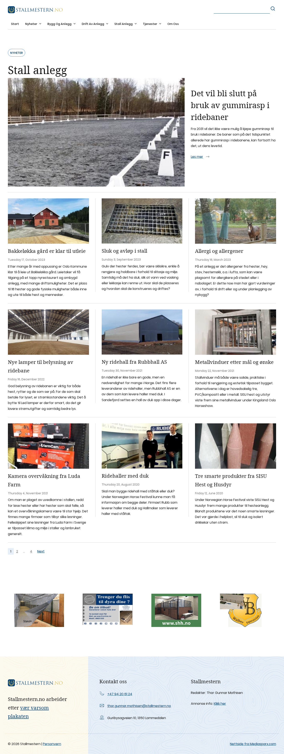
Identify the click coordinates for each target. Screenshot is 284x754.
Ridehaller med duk (125, 475)
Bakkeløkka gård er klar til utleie (47, 250)
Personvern (52, 744)
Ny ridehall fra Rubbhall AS (134, 361)
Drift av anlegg (93, 24)
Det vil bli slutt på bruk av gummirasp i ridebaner (230, 105)
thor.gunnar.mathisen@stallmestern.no (139, 705)
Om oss (173, 24)
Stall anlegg (123, 24)
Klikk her (220, 703)
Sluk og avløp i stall (124, 250)
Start (15, 24)
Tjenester (150, 24)
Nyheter (31, 24)
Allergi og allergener (219, 250)
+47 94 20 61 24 (119, 694)
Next (40, 551)
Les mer (197, 156)
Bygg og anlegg (59, 24)
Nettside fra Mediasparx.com (253, 744)
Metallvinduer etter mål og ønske (234, 361)
